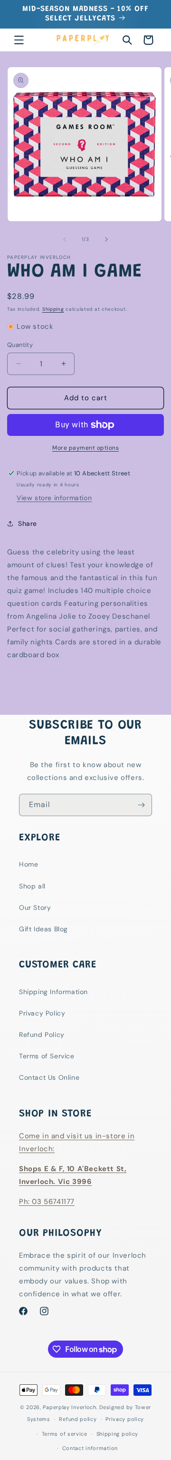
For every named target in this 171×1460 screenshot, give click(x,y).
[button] (19, 40)
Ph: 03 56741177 (47, 1201)
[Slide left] (64, 239)
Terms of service (64, 1433)
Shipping (53, 309)
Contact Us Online (49, 1077)
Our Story (35, 907)
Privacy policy (124, 1419)
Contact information (90, 1448)
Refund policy (77, 1419)
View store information (54, 497)
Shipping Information (53, 991)
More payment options (85, 448)
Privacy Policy (42, 1013)
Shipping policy (117, 1433)
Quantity (20, 345)
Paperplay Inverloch (69, 1407)
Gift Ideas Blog (43, 929)
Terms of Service (47, 1056)
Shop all (32, 886)
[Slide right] (106, 239)
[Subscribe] (141, 805)
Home (28, 864)
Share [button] (27, 523)
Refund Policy (42, 1034)
